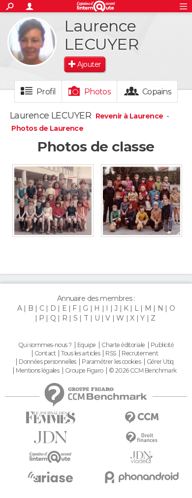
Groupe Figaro (84, 370)
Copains (156, 91)
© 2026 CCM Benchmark (143, 370)
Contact (45, 353)
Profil (46, 91)
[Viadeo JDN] (141, 457)
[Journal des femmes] (50, 417)
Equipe (86, 345)
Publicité (162, 345)
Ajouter (88, 64)
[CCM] (141, 417)
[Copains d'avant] (50, 457)
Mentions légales (37, 370)
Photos (97, 91)
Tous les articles (80, 353)
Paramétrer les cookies (111, 361)
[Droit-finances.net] (141, 438)
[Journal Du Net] (50, 437)
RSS (110, 353)
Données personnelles (47, 361)
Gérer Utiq (160, 361)
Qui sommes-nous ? (44, 345)
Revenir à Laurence (130, 116)
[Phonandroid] (141, 477)
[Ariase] (50, 476)
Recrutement (140, 353)
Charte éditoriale (123, 345)
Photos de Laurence (47, 128)
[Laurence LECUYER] (32, 41)
